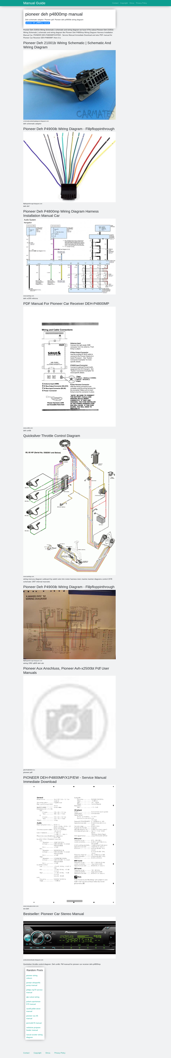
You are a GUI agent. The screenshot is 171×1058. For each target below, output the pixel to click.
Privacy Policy (141, 3)
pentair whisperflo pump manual (33, 984)
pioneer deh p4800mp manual (37, 23)
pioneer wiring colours (31, 976)
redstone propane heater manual (33, 1028)
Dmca (132, 3)
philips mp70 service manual (34, 991)
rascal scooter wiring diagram (34, 1036)
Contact (115, 3)
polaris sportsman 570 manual (33, 1002)
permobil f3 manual (34, 1023)
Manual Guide (34, 3)
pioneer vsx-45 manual (32, 1017)
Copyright (124, 3)
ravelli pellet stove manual (33, 1010)
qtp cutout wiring (32, 997)
